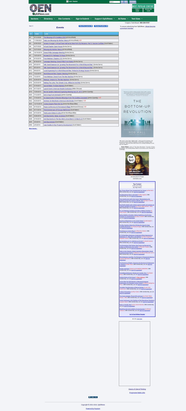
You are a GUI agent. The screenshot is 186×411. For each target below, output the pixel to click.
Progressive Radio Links (137, 393)
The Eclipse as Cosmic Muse (127, 231)
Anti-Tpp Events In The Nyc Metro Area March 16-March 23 (63, 119)
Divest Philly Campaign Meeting (54, 52)
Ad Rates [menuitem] (122, 18)
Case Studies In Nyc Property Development (58, 125)
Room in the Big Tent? (126, 304)
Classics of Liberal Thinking (137, 389)
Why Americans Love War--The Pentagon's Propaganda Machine (137, 257)
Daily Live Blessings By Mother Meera (56, 40)
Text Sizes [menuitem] (136, 18)
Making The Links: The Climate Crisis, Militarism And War (62, 83)
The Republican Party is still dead (129, 194)
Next (30, 26)
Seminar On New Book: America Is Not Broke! (59, 101)
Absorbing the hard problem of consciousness (132, 309)
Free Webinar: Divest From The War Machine (58, 77)
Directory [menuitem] (48, 18)
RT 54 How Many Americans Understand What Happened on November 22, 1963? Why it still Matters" (136, 236)
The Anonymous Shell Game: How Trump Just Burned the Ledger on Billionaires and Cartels (135, 246)
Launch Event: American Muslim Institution (58, 89)
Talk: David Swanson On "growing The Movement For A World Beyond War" (68, 65)
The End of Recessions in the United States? (132, 221)
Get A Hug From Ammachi (52, 95)
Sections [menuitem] (34, 18)
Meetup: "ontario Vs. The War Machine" (57, 80)
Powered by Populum (93, 409)
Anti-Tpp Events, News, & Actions (54, 116)
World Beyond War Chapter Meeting (56, 74)
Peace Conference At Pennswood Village (57, 107)
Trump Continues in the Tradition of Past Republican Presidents (137, 300)
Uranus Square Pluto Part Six (53, 104)
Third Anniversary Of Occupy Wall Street (57, 110)
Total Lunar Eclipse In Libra (52, 113)
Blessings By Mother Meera (53, 49)
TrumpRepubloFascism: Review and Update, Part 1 (133, 273)
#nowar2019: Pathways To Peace (54, 55)
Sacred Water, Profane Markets (54, 86)
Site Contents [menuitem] (64, 18)
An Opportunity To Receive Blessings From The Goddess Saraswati (65, 98)
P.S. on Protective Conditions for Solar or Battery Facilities (135, 210)
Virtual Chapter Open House (53, 46)
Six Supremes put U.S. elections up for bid (131, 241)
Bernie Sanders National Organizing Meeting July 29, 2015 (63, 92)
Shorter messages (124, 268)
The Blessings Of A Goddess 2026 (55, 37)
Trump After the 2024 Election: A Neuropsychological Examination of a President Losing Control (134, 282)
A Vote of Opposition (125, 291)
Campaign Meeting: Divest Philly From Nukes (58, 62)
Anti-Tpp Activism (49, 122)
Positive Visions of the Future (127, 277)
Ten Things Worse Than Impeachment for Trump (133, 190)
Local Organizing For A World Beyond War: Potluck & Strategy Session (67, 71)
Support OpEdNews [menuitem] (103, 18)
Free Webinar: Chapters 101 (53, 58)
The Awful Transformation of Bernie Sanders (132, 287)
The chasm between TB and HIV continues (131, 296)
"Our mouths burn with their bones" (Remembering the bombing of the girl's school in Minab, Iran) (135, 199)
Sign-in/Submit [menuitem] (82, 18)
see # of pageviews (139, 192)
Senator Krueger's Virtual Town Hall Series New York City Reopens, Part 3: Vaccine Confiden (74, 43)
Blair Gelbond (141, 277)
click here (139, 319)
